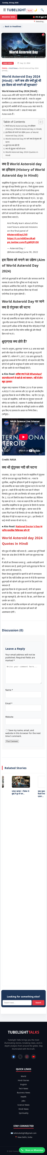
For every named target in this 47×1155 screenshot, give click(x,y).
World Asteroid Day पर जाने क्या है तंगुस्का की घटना (23, 140)
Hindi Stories (23, 1080)
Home (4, 68)
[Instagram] (27, 1056)
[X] (20, 1056)
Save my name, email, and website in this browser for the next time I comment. (23, 733)
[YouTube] (33, 1056)
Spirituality (23, 1113)
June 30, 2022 (31, 251)
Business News (23, 1092)
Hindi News (7, 63)
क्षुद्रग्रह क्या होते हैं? (12, 145)
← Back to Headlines (12, 26)
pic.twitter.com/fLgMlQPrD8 (23, 242)
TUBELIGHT (19, 10)
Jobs (23, 1101)
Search (38, 1003)
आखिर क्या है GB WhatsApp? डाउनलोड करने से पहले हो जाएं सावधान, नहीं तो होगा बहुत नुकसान (22, 377)
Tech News (23, 1088)
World (23, 1076)
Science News (23, 1105)
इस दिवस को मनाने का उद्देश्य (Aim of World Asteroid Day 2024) (21, 134)
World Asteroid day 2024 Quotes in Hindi (21, 154)
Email (8, 703)
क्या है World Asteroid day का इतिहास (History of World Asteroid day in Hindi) (23, 127)
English (23, 1084)
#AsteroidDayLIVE (17, 234)
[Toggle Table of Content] (39, 122)
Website (9, 716)
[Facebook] (13, 1056)
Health (23, 1096)
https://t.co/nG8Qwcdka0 (21, 238)
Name (9, 689)
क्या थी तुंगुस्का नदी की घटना (15, 148)
